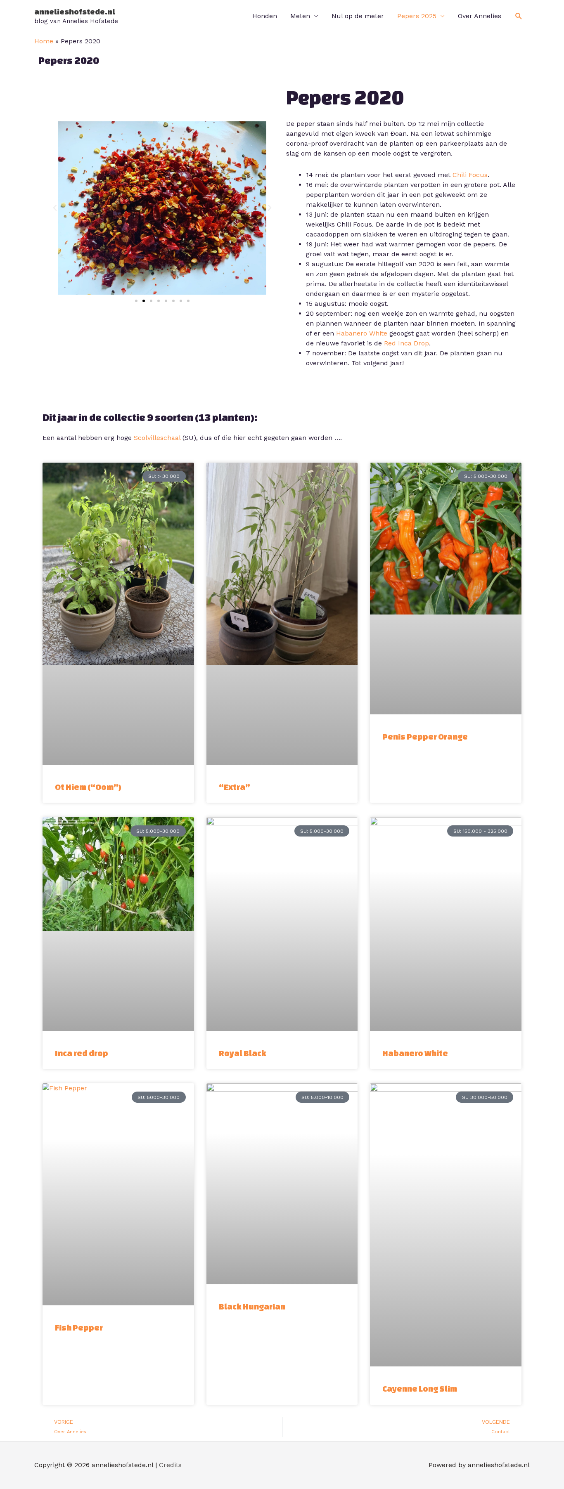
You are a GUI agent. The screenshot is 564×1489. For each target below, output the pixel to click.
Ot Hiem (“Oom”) (88, 787)
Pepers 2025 (416, 16)
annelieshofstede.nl (74, 11)
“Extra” (234, 787)
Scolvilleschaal (157, 438)
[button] (518, 16)
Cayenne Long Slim (419, 1388)
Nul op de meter (358, 16)
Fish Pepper (79, 1327)
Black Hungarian (252, 1306)
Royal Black (242, 1053)
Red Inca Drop (406, 343)
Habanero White (361, 333)
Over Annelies (479, 16)
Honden (264, 16)
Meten (300, 16)
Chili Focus (470, 175)
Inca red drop (81, 1053)
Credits (170, 1465)
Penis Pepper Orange (425, 736)
